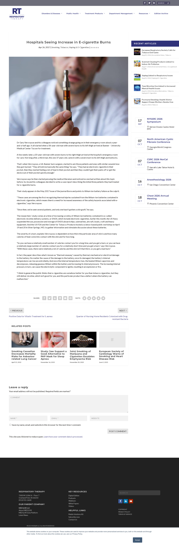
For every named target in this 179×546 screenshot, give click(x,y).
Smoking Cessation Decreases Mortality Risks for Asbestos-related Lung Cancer (24, 355)
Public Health (72, 13)
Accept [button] (137, 540)
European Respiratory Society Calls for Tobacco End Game (158, 51)
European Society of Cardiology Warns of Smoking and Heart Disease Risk (111, 355)
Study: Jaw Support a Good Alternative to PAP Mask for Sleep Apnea (54, 355)
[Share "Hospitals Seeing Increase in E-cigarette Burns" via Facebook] (44, 298)
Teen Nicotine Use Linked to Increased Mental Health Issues (158, 87)
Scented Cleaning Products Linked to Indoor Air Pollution (158, 63)
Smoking (55, 47)
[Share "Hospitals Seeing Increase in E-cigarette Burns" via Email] (65, 298)
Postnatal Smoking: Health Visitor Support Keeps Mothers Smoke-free (157, 101)
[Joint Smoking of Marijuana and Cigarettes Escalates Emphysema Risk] (83, 340)
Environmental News (159, 67)
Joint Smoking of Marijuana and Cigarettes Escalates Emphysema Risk (82, 355)
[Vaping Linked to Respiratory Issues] (137, 77)
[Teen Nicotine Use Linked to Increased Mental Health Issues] (137, 88)
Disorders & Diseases (51, 13)
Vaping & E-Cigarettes (79, 47)
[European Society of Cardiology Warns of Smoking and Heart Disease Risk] (112, 340)
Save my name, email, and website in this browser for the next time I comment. (46, 425)
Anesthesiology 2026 (159, 179)
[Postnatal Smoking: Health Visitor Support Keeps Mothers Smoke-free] (137, 101)
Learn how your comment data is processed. (63, 436)
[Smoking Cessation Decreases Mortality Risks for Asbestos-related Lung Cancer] (25, 340)
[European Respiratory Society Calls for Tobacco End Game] (137, 52)
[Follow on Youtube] (131, 501)
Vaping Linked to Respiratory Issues (157, 75)
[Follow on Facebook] (120, 501)
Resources (143, 13)
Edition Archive (161, 13)
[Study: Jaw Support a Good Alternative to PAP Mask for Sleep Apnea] (54, 340)
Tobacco (64, 47)
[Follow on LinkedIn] (126, 501)
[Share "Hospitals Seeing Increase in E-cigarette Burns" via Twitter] (49, 298)
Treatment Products (94, 13)
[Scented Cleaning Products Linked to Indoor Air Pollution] (137, 63)
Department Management (121, 13)
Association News (158, 55)
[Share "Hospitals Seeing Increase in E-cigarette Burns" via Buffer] (60, 298)
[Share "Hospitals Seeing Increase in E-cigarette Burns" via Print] (70, 298)
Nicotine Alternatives (159, 91)
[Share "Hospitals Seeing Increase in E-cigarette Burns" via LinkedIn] (54, 298)
